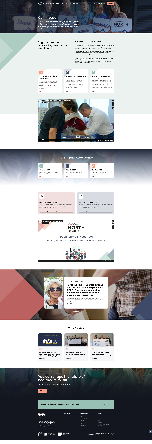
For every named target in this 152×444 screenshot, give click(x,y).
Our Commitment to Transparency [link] (105, 418)
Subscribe (106, 404)
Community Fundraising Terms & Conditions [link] (104, 425)
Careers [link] (64, 418)
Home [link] (39, 13)
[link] (150, 431)
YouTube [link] (84, 425)
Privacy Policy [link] (100, 416)
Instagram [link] (84, 418)
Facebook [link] (84, 416)
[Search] (94, 3)
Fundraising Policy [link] (101, 420)
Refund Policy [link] (100, 422)
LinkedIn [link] (84, 420)
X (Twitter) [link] (84, 423)
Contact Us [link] (65, 416)
